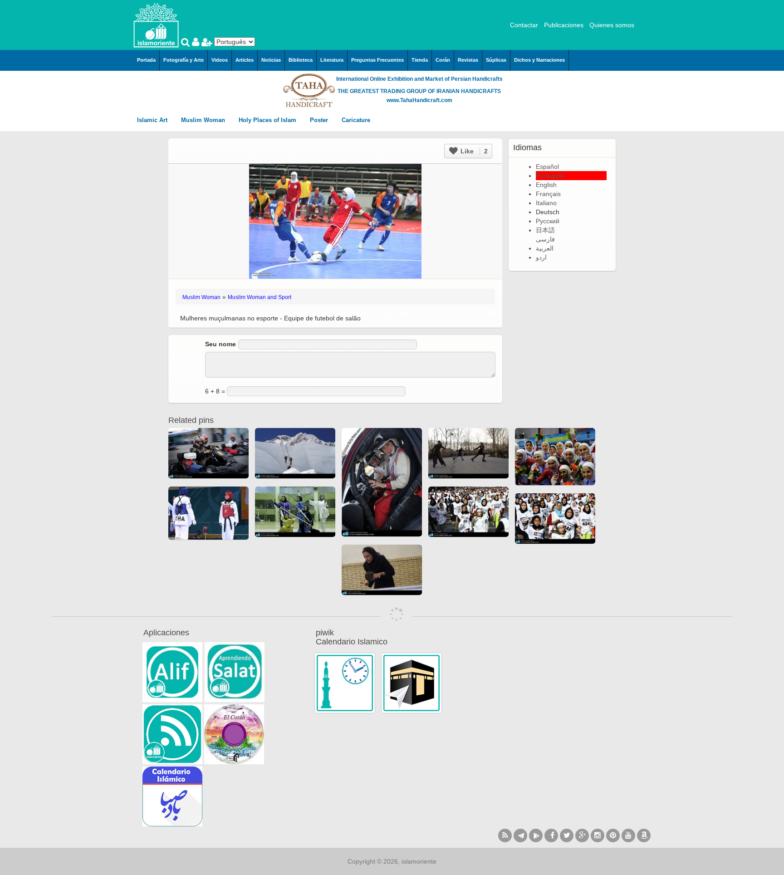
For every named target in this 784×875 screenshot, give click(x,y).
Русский (547, 221)
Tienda (420, 60)
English (546, 184)
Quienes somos (611, 25)
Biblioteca (301, 60)
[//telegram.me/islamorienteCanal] (520, 835)
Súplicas (496, 60)
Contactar (524, 25)
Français (548, 193)
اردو (541, 257)
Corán (443, 60)
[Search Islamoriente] (186, 43)
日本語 (545, 230)
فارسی (545, 239)
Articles (244, 60)
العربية (545, 248)
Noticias (271, 60)
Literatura (331, 60)
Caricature (356, 120)
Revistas (468, 60)
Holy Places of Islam (268, 120)
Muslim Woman (204, 120)
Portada (146, 60)
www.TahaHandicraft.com (419, 100)
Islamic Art (153, 120)
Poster (320, 120)
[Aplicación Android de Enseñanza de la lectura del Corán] (172, 672)
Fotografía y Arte (183, 60)
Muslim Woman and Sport (259, 297)
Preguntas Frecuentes (377, 60)
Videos (219, 60)
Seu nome (220, 344)
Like (473, 151)
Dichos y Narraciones (539, 60)
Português (550, 175)
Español (547, 166)
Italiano (546, 202)
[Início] (156, 24)
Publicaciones (563, 25)
